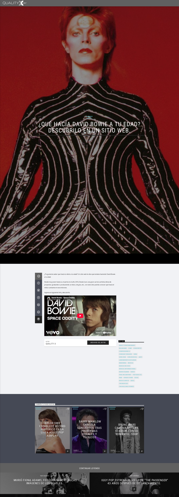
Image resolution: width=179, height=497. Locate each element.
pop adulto (137, 395)
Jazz (140, 377)
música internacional (127, 389)
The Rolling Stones (126, 407)
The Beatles (123, 404)
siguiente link (56, 313)
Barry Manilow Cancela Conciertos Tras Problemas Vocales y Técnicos (89, 450)
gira (135, 374)
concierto (137, 369)
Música (89, 127)
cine (130, 369)
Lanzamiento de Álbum (127, 380)
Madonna (122, 383)
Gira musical (132, 377)
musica (130, 383)
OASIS (133, 392)
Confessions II (124, 372)
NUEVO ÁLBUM (124, 392)
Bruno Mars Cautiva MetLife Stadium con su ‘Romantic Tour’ (127, 449)
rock (136, 398)
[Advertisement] (131, 326)
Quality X (51, 364)
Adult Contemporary (127, 366)
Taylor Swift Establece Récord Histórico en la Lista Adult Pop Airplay (52, 450)
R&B (120, 398)
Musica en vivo (124, 386)
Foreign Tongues (125, 374)
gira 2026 (122, 377)
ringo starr (128, 398)
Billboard (123, 369)
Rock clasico (124, 401)
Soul (132, 401)
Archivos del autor (98, 363)
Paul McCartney (125, 395)
